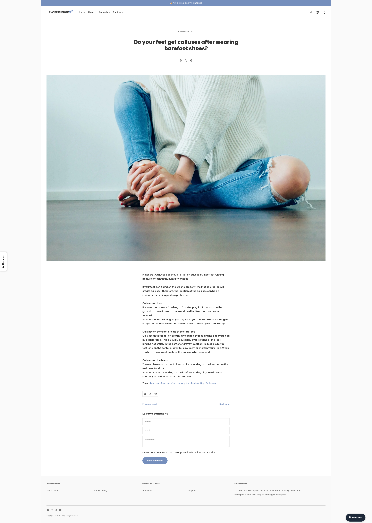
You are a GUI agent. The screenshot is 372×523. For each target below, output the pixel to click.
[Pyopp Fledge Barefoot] (61, 12)
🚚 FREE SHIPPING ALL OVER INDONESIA (186, 3)
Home (82, 12)
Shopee (191, 490)
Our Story (118, 12)
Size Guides (52, 490)
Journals (103, 12)
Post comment (155, 460)
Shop (91, 12)
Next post (224, 404)
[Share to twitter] (186, 60)
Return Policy (100, 490)
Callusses (210, 383)
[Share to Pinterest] (180, 60)
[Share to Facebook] (191, 60)
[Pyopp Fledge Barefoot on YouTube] (60, 509)
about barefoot (157, 383)
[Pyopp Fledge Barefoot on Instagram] (52, 509)
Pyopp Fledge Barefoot (69, 516)
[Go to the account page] (317, 12)
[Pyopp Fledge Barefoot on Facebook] (47, 509)
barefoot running (176, 383)
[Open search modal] (311, 12)
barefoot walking (195, 383)
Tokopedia (146, 490)
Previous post (149, 404)
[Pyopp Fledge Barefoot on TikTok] (56, 509)
